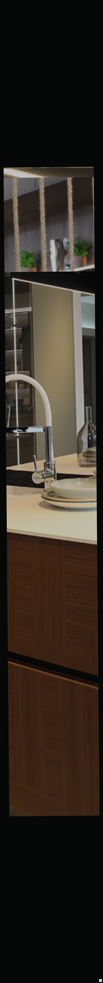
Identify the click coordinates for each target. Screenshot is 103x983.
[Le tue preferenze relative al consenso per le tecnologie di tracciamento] (100, 980)
